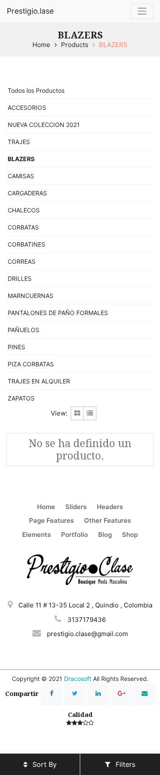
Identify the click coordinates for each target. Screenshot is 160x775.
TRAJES (19, 141)
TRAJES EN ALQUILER (39, 381)
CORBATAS (23, 227)
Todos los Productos (36, 90)
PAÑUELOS (23, 329)
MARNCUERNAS (30, 295)
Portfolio (74, 534)
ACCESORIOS (27, 107)
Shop (130, 534)
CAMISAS (21, 176)
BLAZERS (113, 45)
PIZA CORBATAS (31, 364)
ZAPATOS (21, 398)
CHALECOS (24, 210)
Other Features (107, 520)
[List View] (90, 413)
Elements (36, 534)
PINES (16, 347)
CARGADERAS (27, 193)
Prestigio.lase (30, 10)
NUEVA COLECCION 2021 (44, 124)
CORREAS (21, 261)
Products (74, 45)
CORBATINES (26, 244)
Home (41, 45)
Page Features (51, 520)
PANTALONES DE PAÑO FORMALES (58, 312)
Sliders (76, 507)
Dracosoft (77, 678)
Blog (105, 534)
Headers (110, 507)
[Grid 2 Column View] (77, 413)
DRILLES (20, 278)
